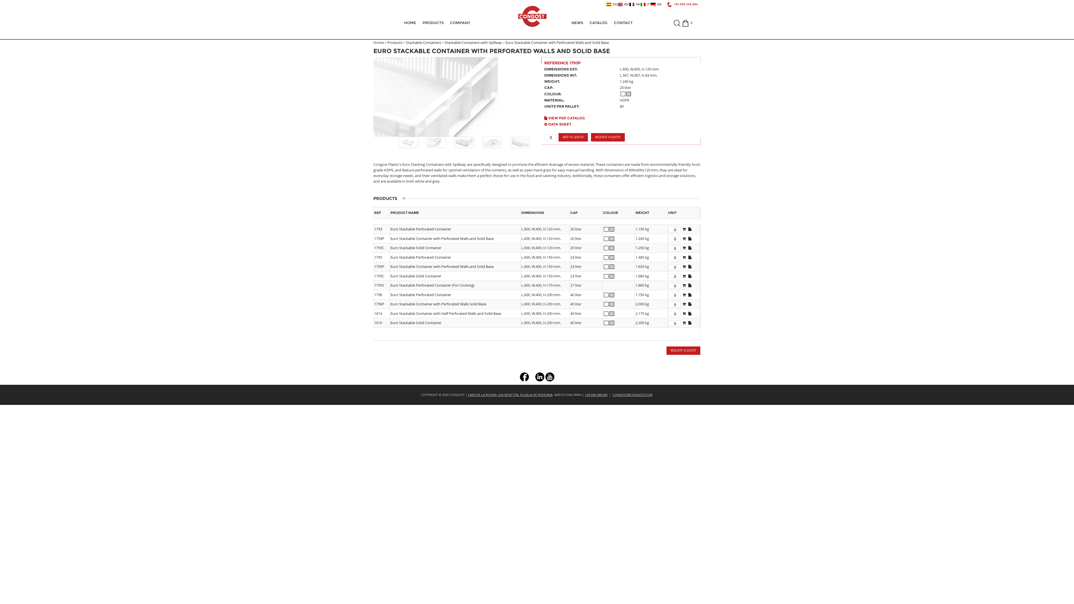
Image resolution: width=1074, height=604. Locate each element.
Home (410, 22)
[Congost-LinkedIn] (539, 376)
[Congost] (532, 16)
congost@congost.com (633, 395)
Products (433, 22)
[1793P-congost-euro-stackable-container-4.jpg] (520, 142)
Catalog (598, 22)
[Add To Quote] (684, 229)
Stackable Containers (423, 42)
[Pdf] (689, 229)
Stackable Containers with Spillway (473, 42)
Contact (623, 22)
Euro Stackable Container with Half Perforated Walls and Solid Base (445, 313)
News (577, 22)
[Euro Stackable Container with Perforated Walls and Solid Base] (453, 97)
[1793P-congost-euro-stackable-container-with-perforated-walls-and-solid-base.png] (408, 142)
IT (648, 4)
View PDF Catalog (566, 118)
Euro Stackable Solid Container (415, 247)
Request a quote (608, 137)
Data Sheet (559, 124)
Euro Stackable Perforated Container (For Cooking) (432, 285)
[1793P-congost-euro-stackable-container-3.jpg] (492, 142)
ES (614, 4)
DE (658, 4)
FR (637, 4)
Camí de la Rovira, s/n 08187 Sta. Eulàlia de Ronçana (510, 395)
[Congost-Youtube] (549, 376)
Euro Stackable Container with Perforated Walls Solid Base (438, 303)
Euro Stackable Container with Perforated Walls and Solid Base (557, 42)
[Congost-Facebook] (524, 376)
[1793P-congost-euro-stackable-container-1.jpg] (436, 142)
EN (625, 4)
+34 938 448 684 (686, 4)
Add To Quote (573, 137)
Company (460, 22)
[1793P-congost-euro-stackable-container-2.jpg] (464, 142)
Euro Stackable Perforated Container (420, 229)
